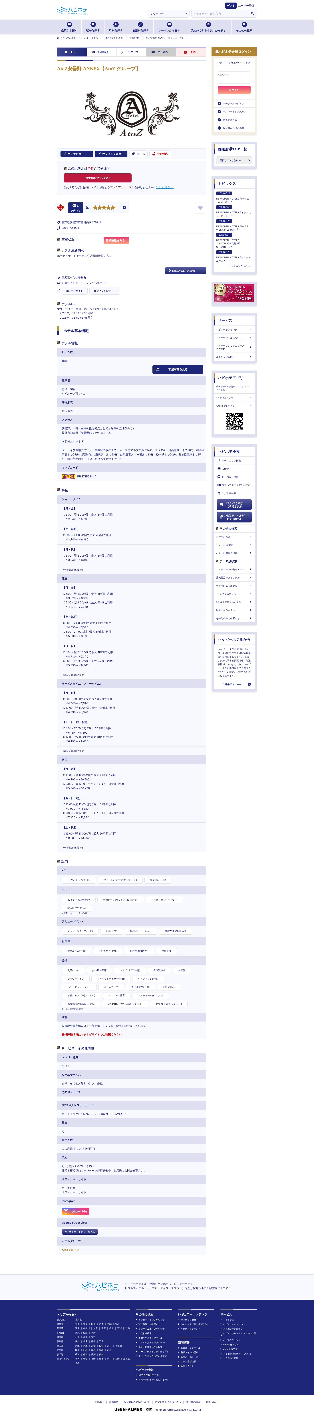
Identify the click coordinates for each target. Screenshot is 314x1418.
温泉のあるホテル (225, 610)
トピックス (227, 184)
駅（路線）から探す (148, 1324)
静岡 (93, 1341)
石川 (77, 1337)
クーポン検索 (223, 536)
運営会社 (99, 1402)
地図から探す (140, 30)
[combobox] (219, 14)
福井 (93, 1337)
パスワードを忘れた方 (235, 111)
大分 (109, 1358)
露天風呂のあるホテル (228, 577)
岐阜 (85, 1341)
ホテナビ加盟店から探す (150, 1347)
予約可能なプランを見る (97, 177)
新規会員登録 (230, 119)
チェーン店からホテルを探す (152, 1356)
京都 (93, 1345)
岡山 (77, 1350)
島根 (101, 1350)
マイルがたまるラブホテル (151, 1342)
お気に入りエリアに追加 (183, 270)
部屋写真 (103, 52)
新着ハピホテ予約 (189, 1357)
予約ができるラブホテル (150, 1337)
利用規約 (113, 1402)
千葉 (103, 1328)
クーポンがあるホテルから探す (153, 1351)
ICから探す (116, 30)
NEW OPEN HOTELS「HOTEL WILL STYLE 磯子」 (232, 225)
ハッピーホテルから (234, 639)
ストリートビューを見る (82, 1231)
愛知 (77, 1341)
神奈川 (86, 1328)
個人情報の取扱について (137, 1402)
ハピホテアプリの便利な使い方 (196, 1324)
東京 (77, 1328)
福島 (117, 1324)
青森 (77, 1324)
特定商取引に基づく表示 (168, 1402)
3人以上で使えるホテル (228, 602)
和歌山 (118, 1345)
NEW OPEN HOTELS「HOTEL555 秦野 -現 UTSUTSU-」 (228, 240)
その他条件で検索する (228, 618)
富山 (85, 1337)
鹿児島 (126, 1358)
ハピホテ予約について (234, 1328)
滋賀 (101, 1345)
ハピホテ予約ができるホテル (234, 504)
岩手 (101, 1324)
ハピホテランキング (226, 329)
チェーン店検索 (224, 544)
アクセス (133, 52)
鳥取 (93, 1350)
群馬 (127, 1328)
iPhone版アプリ (224, 397)
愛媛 (93, 1354)
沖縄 (77, 1363)
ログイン (234, 89)
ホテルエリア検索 (231, 460)
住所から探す (69, 30)
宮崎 (117, 1358)
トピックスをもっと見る (239, 265)
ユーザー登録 (246, 5)
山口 (109, 1350)
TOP (74, 52)
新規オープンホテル (190, 1347)
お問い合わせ (213, 1402)
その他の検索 (244, 30)
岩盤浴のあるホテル (226, 585)
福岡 (77, 1358)
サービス (225, 320)
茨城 (119, 1328)
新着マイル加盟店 (189, 1352)
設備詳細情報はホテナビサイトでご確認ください (92, 1034)
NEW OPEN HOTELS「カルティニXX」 (233, 256)
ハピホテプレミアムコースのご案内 (230, 347)
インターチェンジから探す (151, 1319)
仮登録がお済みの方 (233, 128)
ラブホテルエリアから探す (236, 485)
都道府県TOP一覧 (232, 149)
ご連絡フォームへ (232, 684)
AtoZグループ (70, 1250)
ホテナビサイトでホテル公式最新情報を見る (84, 255)
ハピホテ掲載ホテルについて (237, 1353)
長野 (93, 1332)
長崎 (93, 1358)
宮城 (109, 1324)
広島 (85, 1350)
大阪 (77, 1345)
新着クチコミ (187, 1366)
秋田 (85, 1324)
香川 (77, 1354)
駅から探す (93, 30)
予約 (193, 52)
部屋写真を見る (178, 369)
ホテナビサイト (74, 290)
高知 (101, 1354)
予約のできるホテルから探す (208, 30)
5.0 (88, 208)
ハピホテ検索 (229, 451)
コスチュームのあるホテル (230, 569)
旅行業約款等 (193, 1402)
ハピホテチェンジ (232, 1340)
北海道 (78, 1319)
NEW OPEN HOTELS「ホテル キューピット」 (233, 211)
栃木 (111, 1328)
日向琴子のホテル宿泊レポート (153, 1379)
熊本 (101, 1358)
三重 (101, 1341)
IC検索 (225, 468)
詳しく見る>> (165, 187)
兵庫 (85, 1345)
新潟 (77, 1332)
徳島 (85, 1354)
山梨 (85, 1332)
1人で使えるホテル (226, 593)
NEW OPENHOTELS (148, 1375)
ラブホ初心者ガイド (190, 1319)
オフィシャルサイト (104, 290)
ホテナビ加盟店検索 (226, 553)
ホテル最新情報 (188, 1361)
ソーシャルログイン (233, 103)
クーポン (163, 52)
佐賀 (85, 1358)
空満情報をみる (115, 240)
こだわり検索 (229, 493)
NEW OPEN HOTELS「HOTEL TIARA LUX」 (232, 197)
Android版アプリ (225, 405)
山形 (93, 1324)
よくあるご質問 (224, 356)
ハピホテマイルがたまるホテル (234, 517)
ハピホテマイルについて (229, 337)
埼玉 (95, 1328)
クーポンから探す (169, 30)
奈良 (109, 1345)
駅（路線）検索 (230, 476)
